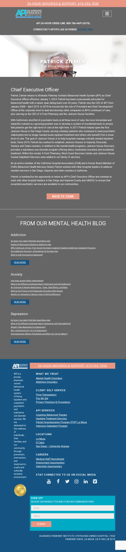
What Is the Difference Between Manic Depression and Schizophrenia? (41, 284)
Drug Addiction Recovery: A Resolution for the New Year (34, 251)
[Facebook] (58, 481)
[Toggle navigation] (107, 14)
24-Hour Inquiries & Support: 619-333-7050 (63, 3)
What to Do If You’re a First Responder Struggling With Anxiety (37, 291)
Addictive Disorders (46, 382)
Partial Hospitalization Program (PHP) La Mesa (61, 422)
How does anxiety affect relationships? (27, 281)
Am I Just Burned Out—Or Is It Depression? (29, 331)
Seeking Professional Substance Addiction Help (31, 245)
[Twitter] (67, 481)
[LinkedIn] (86, 481)
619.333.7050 (85, 29)
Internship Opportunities (49, 466)
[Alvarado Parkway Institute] (28, 13)
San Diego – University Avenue (52, 446)
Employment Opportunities (50, 462)
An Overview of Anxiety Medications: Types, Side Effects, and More (39, 287)
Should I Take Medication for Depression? (28, 327)
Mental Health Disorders (49, 378)
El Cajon (40, 442)
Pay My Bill (42, 398)
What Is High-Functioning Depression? (27, 255)
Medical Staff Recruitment (50, 459)
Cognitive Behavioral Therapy (51, 414)
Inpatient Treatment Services (51, 418)
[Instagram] (77, 481)
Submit (41, 524)
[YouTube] (49, 481)
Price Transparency (46, 394)
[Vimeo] (95, 481)
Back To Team (63, 196)
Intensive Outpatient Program (51, 426)
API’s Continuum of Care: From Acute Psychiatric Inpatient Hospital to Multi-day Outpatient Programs (53, 248)
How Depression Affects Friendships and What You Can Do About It (39, 334)
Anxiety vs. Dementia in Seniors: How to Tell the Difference (35, 294)
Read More (20, 262)
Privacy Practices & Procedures (53, 402)
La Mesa (40, 438)
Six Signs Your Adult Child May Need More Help (30, 241)
